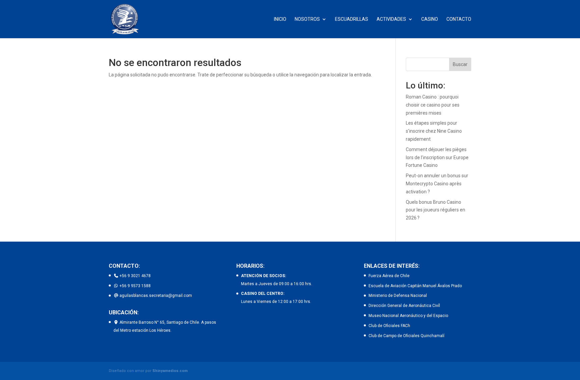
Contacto (458, 19)
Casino (429, 19)
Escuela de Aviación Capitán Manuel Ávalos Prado (415, 285)
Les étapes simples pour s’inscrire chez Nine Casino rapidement (434, 131)
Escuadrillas (351, 19)
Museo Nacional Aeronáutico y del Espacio (408, 315)
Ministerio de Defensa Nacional (398, 295)
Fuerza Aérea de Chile (389, 275)
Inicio (280, 19)
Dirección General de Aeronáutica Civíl (404, 305)
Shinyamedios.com (170, 371)
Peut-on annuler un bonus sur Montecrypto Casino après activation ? (437, 183)
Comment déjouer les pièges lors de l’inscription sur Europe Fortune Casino (437, 157)
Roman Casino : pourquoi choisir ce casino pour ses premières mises (433, 105)
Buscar (460, 64)
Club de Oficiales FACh (389, 325)
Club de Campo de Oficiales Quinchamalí (406, 335)
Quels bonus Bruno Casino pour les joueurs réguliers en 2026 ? (435, 210)
